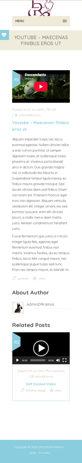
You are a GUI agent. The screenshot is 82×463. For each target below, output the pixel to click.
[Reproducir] (18, 360)
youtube (23, 278)
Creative (31, 390)
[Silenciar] (58, 360)
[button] (41, 348)
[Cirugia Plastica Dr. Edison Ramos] (41, 8)
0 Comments (57, 370)
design (42, 390)
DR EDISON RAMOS (51, 447)
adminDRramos (40, 304)
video (42, 278)
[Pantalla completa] (64, 360)
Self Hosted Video (41, 384)
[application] (41, 348)
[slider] (37, 360)
